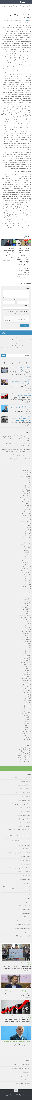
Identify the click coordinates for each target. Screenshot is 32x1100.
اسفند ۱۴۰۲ (28, 525)
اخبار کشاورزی (25, 845)
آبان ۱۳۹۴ (28, 721)
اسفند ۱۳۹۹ (28, 596)
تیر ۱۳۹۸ (29, 635)
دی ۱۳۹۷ (28, 647)
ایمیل (27, 299)
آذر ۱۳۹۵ (28, 696)
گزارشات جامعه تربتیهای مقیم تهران (19, 835)
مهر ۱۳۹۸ (28, 629)
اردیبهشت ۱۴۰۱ (27, 568)
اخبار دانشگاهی (25, 800)
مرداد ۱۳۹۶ (28, 680)
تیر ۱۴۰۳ (29, 517)
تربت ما (22, 2)
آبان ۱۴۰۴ (28, 486)
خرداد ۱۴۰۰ (28, 590)
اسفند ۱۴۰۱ (28, 549)
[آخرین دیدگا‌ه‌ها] (19, 363)
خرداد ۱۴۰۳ (28, 519)
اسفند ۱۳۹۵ (28, 690)
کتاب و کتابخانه (25, 917)
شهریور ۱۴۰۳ (27, 513)
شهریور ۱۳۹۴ (27, 725)
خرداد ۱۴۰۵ (28, 474)
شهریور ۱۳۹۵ (27, 702)
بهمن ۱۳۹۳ (28, 739)
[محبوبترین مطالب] (12, 363)
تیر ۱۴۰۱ (29, 564)
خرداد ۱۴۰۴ (28, 496)
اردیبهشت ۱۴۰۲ (27, 545)
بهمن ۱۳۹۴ (28, 716)
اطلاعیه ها (26, 864)
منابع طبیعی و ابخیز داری (23, 928)
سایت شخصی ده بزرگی (23, 1079)
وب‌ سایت (26, 305)
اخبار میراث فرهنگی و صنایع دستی (20, 853)
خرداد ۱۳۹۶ (28, 684)
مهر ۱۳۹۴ (28, 723)
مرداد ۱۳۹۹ (28, 609)
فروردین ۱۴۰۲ (27, 547)
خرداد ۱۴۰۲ (28, 543)
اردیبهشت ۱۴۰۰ (27, 592)
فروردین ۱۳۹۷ (27, 664)
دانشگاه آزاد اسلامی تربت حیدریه (21, 1064)
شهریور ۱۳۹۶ (27, 678)
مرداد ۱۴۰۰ (28, 586)
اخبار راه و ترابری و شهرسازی (21, 804)
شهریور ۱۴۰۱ (27, 560)
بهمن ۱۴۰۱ (28, 551)
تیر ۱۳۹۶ (29, 682)
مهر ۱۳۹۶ (28, 676)
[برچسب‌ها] (27, 363)
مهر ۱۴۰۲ (28, 535)
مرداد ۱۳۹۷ (28, 657)
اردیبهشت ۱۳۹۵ (27, 710)
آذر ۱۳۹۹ (28, 602)
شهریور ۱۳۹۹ (27, 607)
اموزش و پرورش (25, 871)
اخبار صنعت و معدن (16, 418)
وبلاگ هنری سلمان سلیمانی (22, 1083)
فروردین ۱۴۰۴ (27, 499)
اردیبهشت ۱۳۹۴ (27, 733)
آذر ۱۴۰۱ (28, 554)
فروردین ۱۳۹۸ (27, 641)
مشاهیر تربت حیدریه (24, 920)
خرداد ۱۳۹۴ (28, 731)
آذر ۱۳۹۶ (28, 672)
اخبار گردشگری (25, 849)
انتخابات (27, 8)
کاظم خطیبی (25, 20)
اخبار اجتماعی (26, 6)
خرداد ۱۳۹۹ (28, 613)
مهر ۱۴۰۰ (28, 582)
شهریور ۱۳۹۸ (27, 631)
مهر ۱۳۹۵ (28, 700)
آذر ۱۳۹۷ (28, 649)
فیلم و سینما (26, 913)
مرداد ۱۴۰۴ (28, 492)
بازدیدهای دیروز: (26, 752)
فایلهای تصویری (25, 909)
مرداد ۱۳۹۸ (28, 633)
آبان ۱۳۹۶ (28, 674)
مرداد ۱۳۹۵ (28, 704)
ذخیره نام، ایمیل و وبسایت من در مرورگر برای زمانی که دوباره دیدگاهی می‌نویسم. (17, 312)
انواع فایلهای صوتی (24, 883)
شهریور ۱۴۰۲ (27, 537)
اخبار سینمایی (25, 811)
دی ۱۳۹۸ (28, 623)
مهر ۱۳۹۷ (28, 653)
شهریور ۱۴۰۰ (27, 584)
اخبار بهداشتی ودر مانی (23, 792)
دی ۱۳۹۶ (28, 670)
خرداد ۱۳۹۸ (28, 637)
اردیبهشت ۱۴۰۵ (27, 476)
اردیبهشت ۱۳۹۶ (27, 686)
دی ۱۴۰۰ (28, 576)
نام (14, 299)
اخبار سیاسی (12, 6)
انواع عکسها (26, 879)
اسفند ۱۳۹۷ (28, 643)
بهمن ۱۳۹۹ (28, 598)
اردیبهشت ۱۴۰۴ (27, 497)
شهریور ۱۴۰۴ (27, 490)
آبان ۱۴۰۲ (28, 533)
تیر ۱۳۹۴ (29, 729)
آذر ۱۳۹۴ (28, 719)
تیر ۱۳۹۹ (29, 611)
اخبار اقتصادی (21, 367)
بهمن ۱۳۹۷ (28, 645)
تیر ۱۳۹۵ (29, 706)
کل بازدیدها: (28, 761)
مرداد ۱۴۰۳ (28, 515)
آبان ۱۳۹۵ (28, 698)
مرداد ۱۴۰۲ (28, 539)
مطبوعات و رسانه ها (22, 369)
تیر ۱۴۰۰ (29, 588)
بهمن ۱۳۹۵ (28, 692)
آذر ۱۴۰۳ (28, 507)
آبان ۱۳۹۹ (28, 604)
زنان (28, 898)
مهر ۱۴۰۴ (28, 488)
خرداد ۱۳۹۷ (28, 661)
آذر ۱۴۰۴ (28, 484)
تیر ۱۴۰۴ (29, 494)
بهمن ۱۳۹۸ (28, 621)
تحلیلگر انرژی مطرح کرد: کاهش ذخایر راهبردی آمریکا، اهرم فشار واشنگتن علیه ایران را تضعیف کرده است (20, 399)
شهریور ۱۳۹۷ (27, 655)
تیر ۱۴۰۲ (29, 541)
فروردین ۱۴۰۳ (27, 523)
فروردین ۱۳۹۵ (27, 712)
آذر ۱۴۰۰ (28, 578)
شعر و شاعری (25, 902)
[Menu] (30, 2)
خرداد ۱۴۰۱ (28, 566)
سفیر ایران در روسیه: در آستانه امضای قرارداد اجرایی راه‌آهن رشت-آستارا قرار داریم (21, 386)
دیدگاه (27, 288)
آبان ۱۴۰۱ (28, 556)
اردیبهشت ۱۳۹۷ (27, 663)
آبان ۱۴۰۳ (28, 509)
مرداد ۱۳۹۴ (28, 727)
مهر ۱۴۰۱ (28, 558)
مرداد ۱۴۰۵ (28, 470)
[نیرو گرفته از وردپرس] (19, 1094)
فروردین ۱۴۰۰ (27, 594)
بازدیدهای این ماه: (26, 757)
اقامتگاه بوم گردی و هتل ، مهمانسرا (20, 868)
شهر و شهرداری (25, 905)
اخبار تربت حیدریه (24, 1076)
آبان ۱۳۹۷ (28, 651)
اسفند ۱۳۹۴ (28, 714)
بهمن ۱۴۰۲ (28, 527)
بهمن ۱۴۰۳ (28, 503)
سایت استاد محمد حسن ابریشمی (20, 1068)
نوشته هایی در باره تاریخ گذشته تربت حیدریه (18, 936)
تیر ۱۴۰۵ (29, 472)
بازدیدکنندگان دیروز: (26, 754)
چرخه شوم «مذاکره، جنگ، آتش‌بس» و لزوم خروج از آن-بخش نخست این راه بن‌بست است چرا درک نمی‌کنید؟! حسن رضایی (20, 372)
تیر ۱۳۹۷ (29, 659)
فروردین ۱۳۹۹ (27, 617)
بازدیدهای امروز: (26, 748)
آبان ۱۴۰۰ (28, 580)
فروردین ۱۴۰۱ (27, 570)
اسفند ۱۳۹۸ (28, 619)
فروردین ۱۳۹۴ (27, 735)
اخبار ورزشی (26, 860)
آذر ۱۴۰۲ (28, 531)
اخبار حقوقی (19, 6)
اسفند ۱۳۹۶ (28, 666)
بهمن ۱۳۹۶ (28, 668)
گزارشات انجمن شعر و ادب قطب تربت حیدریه (16, 829)
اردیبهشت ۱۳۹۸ (27, 639)
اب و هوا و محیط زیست (23, 777)
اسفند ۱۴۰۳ (28, 501)
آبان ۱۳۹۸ (28, 627)
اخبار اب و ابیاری (25, 781)
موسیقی (27, 932)
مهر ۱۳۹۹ (28, 606)
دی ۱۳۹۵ (28, 694)
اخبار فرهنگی (5, 6)
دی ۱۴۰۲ (28, 529)
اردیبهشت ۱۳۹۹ (27, 615)
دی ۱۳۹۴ (28, 718)
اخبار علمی (26, 822)
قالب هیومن (8, 1094)
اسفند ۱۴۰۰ (28, 572)
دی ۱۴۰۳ (28, 505)
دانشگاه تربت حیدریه (24, 1061)
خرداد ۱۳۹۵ (28, 708)
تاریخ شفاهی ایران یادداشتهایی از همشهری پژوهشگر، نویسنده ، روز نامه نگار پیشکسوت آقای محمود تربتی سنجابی (16, 888)
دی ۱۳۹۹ (28, 600)
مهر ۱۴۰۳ (28, 511)
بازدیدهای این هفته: (26, 756)
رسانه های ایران (25, 1072)
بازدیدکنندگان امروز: (25, 750)
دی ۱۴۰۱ (28, 552)
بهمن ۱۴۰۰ (28, 574)
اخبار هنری (26, 856)
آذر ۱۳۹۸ (28, 625)
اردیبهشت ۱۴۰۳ (27, 521)
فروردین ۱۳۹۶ (27, 688)
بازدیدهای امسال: (26, 759)
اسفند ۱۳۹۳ (28, 737)
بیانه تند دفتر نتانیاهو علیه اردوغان (22, 411)
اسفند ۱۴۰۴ (28, 478)
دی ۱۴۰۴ (28, 482)
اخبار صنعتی (24, 407)
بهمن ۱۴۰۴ (28, 480)
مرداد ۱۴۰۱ (28, 562)
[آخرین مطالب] (5, 363)
